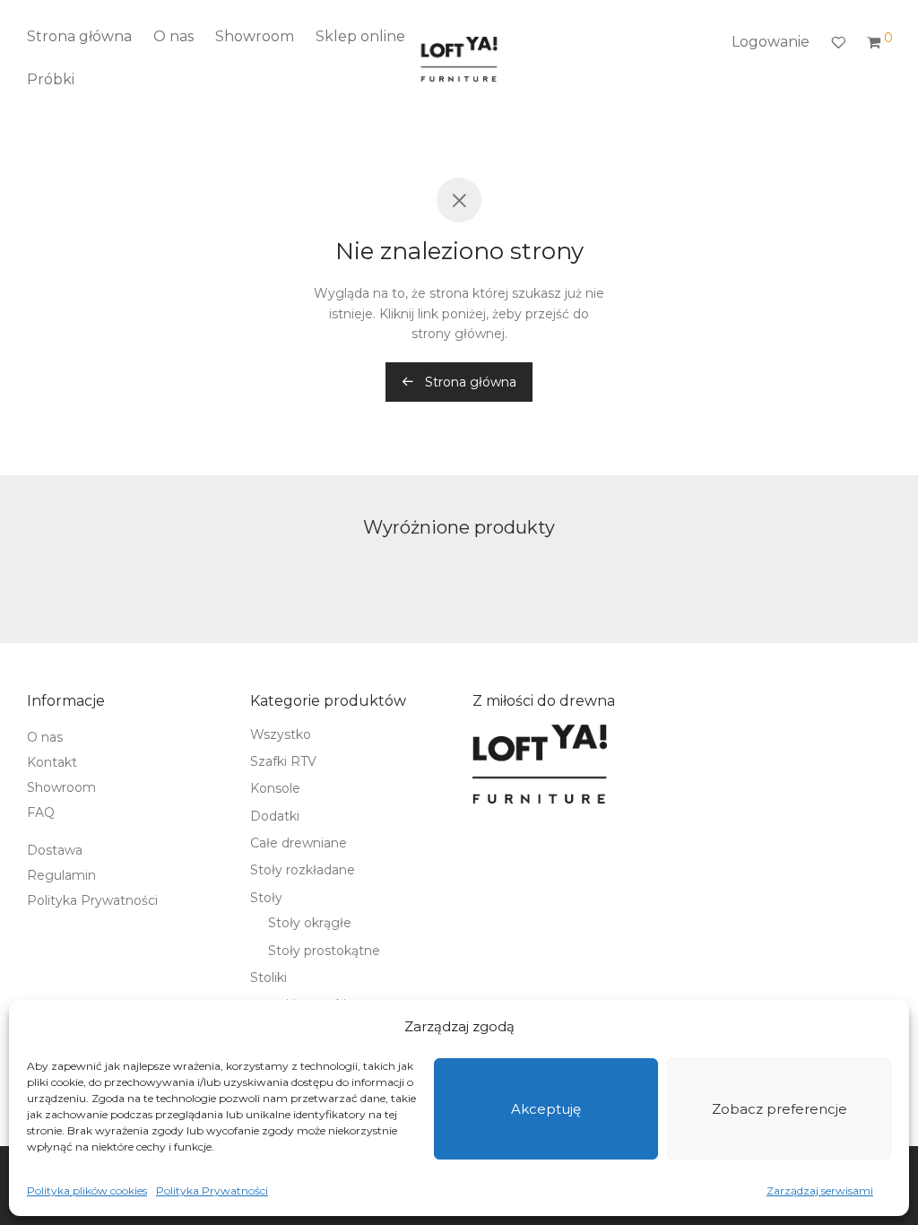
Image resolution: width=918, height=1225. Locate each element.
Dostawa (54, 850)
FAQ (41, 812)
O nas (173, 36)
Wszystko (280, 734)
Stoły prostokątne (324, 951)
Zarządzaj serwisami (819, 1190)
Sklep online (360, 36)
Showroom (254, 36)
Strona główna (79, 36)
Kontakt (52, 762)
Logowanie (771, 41)
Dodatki (274, 816)
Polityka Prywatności (212, 1190)
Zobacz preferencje (779, 1108)
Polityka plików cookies (87, 1190)
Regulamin (61, 875)
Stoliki (268, 977)
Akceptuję (546, 1108)
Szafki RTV (283, 761)
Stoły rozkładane (302, 870)
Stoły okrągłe (309, 923)
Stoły (266, 898)
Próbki (50, 79)
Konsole (275, 788)
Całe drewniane (298, 843)
